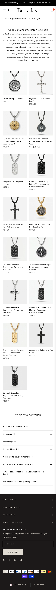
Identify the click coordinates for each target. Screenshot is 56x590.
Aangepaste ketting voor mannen (13, 183)
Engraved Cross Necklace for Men (39, 99)
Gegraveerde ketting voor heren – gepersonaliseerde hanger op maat (14, 352)
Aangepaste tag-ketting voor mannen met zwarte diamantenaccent (41, 310)
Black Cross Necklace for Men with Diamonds (13, 225)
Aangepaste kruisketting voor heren (41, 351)
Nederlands (39, 585)
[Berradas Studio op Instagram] (16, 560)
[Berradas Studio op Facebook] (4, 560)
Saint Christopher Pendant (14, 98)
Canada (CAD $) (20, 585)
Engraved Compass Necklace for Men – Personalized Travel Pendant (15, 141)
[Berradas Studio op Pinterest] (10, 560)
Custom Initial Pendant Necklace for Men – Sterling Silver (40, 141)
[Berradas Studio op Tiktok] (22, 560)
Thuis (5, 18)
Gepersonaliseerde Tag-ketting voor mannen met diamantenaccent (39, 184)
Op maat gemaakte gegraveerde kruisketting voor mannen (13, 310)
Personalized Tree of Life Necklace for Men (39, 225)
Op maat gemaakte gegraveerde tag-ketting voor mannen (13, 267)
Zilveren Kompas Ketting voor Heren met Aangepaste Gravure (41, 267)
